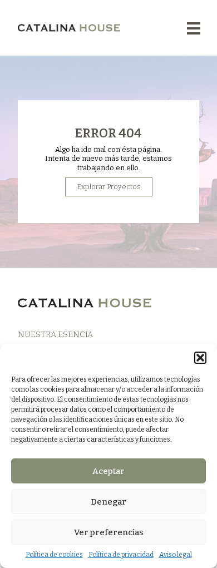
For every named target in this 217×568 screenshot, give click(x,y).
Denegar (108, 502)
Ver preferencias (109, 532)
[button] (200, 357)
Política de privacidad (121, 555)
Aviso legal (175, 555)
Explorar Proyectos (109, 186)
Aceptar (108, 471)
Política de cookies (54, 555)
